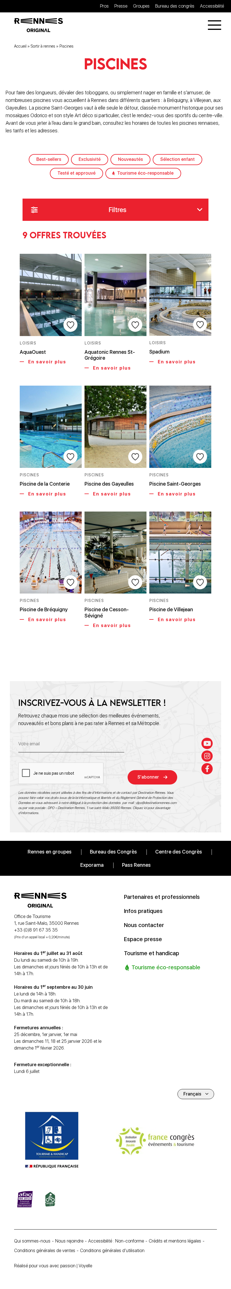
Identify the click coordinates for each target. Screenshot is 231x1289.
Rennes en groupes (50, 852)
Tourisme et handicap (151, 953)
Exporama (92, 865)
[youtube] (207, 743)
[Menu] (214, 25)
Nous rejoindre (69, 1241)
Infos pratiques (143, 911)
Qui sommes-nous (32, 1241)
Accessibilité (212, 6)
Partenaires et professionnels (162, 897)
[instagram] (207, 756)
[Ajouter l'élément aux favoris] (70, 325)
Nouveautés (130, 159)
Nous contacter (144, 925)
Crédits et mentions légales (175, 1241)
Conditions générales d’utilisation (112, 1250)
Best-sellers (48, 159)
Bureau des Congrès (113, 852)
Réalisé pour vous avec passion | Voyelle (53, 1265)
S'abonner (148, 777)
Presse (120, 6)
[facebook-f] (207, 768)
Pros (104, 6)
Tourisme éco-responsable (145, 173)
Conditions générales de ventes (44, 1250)
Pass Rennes (136, 865)
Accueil (20, 46)
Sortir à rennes (43, 46)
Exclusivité (90, 159)
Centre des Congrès (178, 852)
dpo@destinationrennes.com (156, 803)
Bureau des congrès (174, 6)
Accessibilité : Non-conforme (116, 1241)
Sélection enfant (177, 159)
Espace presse (143, 939)
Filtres (117, 210)
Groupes (141, 6)
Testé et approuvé (76, 173)
